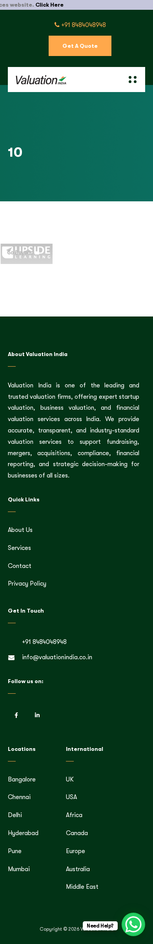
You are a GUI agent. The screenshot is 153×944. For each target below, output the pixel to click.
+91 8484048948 (83, 25)
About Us (20, 529)
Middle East (82, 886)
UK (70, 779)
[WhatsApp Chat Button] (133, 924)
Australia (78, 869)
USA (71, 797)
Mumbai (19, 869)
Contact (19, 566)
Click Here (38, 5)
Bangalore (22, 779)
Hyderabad (23, 833)
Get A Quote (80, 46)
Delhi (15, 815)
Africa (74, 815)
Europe (75, 851)
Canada (77, 833)
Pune (15, 851)
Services (19, 548)
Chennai (19, 797)
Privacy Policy (27, 583)
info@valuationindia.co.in (57, 657)
